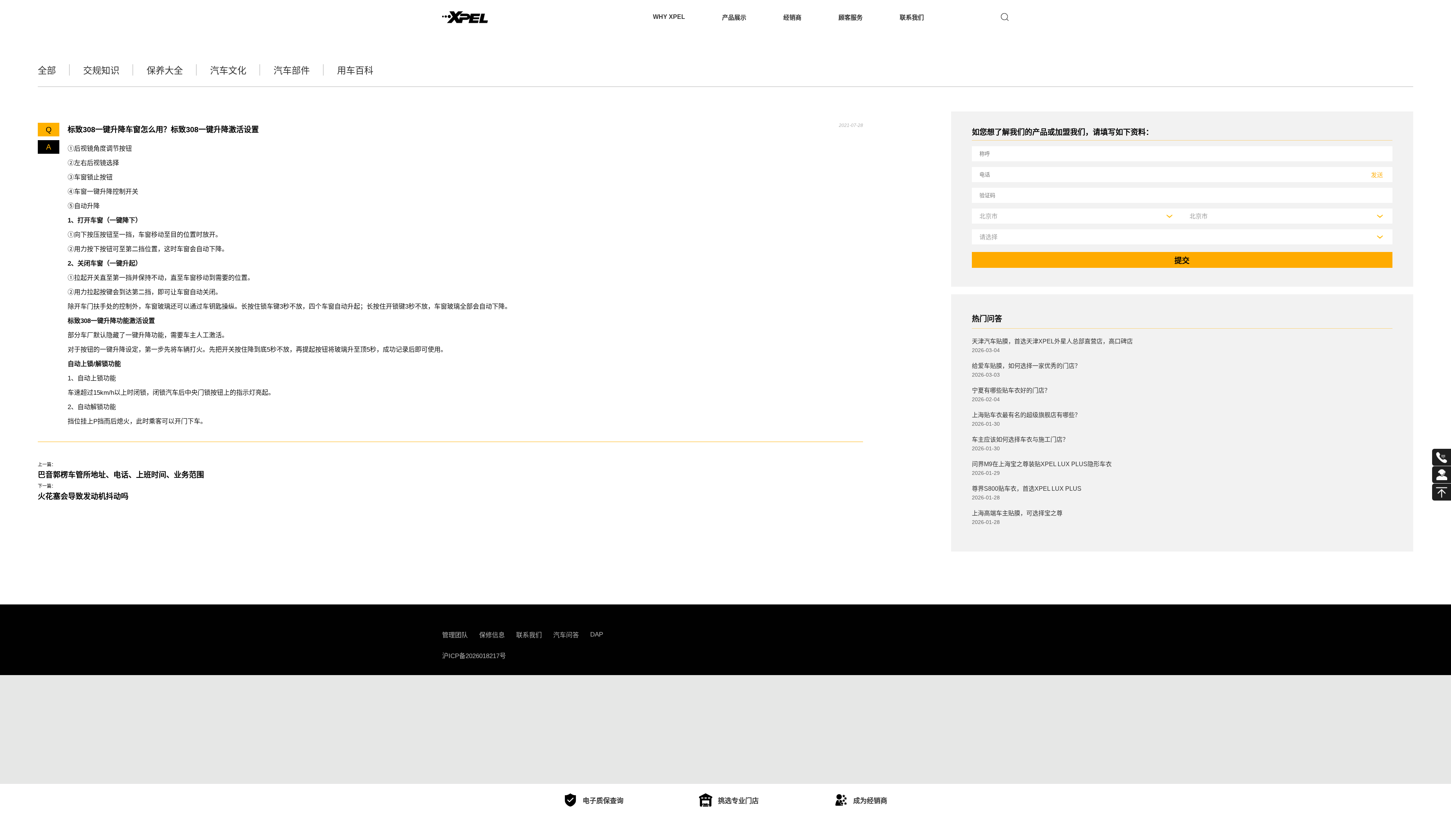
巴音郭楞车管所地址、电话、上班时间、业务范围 (121, 475)
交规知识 (101, 70)
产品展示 (734, 17)
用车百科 (355, 70)
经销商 (792, 17)
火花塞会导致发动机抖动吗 (83, 496)
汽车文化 (228, 70)
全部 (47, 70)
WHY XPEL (669, 17)
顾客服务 (850, 17)
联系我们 (912, 17)
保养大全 (165, 70)
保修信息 (492, 635)
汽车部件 (292, 70)
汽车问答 (566, 635)
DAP (596, 634)
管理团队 (455, 635)
